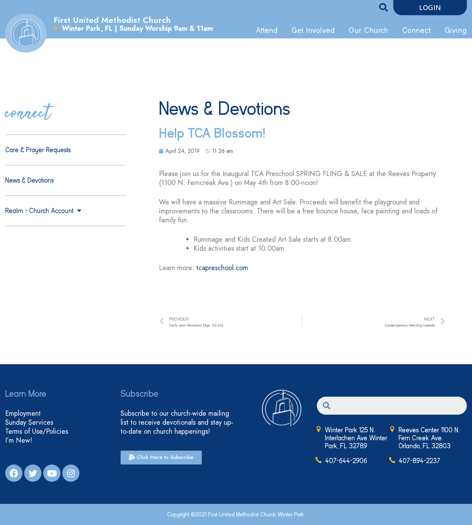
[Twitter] (32, 473)
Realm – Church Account (39, 210)
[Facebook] (13, 473)
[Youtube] (51, 473)
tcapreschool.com (222, 268)
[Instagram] (70, 473)
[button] (430, 7)
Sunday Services (29, 422)
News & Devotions (29, 180)
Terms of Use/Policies (36, 431)
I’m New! (18, 440)
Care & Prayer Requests (38, 150)
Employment (23, 413)
